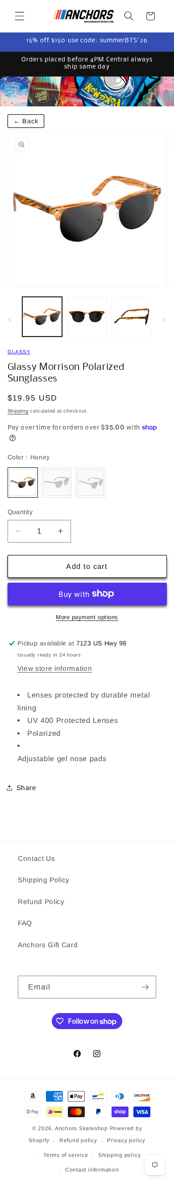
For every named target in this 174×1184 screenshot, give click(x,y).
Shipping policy (119, 1155)
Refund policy (78, 1140)
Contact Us (36, 858)
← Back (26, 121)
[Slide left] (10, 319)
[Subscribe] (145, 987)
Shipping (18, 411)
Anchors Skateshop (81, 1128)
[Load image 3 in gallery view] (131, 317)
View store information (54, 668)
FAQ (25, 923)
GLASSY (19, 351)
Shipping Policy (44, 880)
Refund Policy (41, 901)
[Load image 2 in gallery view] (87, 317)
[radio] (23, 482)
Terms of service (65, 1155)
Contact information (92, 1170)
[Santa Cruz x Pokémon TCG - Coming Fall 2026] (87, 92)
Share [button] (27, 787)
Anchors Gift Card (48, 945)
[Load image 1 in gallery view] (42, 317)
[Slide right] (164, 319)
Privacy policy (126, 1140)
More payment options (87, 617)
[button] (19, 16)
